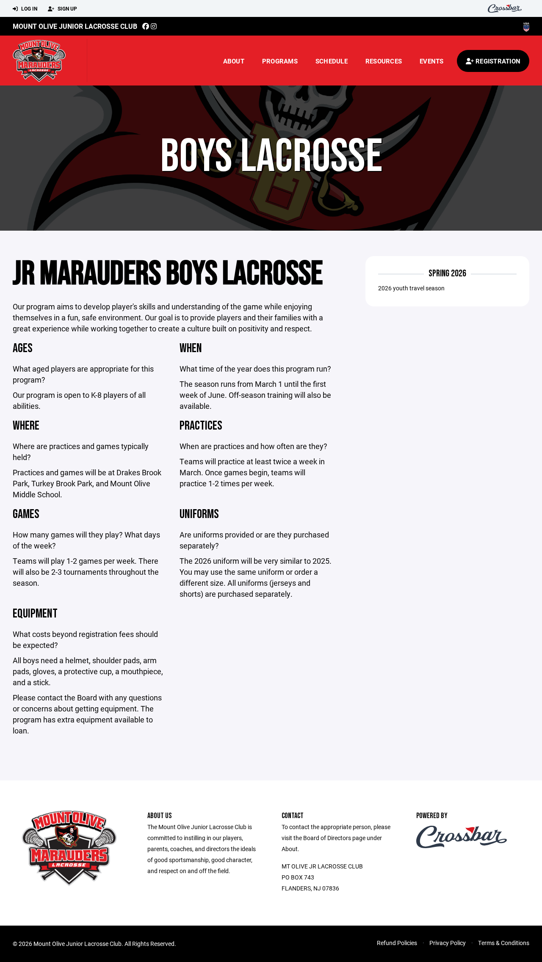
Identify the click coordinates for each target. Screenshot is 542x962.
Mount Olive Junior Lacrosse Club (75, 26)
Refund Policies (397, 943)
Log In (28, 8)
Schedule (331, 61)
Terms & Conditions (503, 943)
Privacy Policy (447, 943)
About (233, 61)
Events (432, 61)
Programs (280, 61)
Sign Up (66, 8)
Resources (383, 61)
